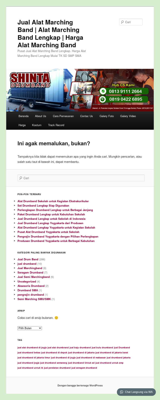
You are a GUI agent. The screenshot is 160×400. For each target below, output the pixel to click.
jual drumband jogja (28, 362)
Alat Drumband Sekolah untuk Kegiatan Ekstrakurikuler (53, 201)
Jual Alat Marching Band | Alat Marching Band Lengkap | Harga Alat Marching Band (50, 33)
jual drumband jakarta (118, 357)
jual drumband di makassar (91, 357)
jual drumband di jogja (63, 357)
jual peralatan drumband (57, 367)
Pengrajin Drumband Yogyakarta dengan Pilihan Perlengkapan (58, 236)
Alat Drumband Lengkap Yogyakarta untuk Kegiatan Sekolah (56, 227)
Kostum (36, 125)
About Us (40, 116)
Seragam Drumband (30, 272)
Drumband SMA (28, 290)
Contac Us (86, 116)
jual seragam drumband (84, 367)
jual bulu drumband (102, 347)
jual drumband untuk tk (30, 367)
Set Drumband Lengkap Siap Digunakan (43, 205)
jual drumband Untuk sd (81, 362)
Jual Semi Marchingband (34, 277)
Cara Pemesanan (63, 116)
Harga (22, 125)
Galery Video (128, 116)
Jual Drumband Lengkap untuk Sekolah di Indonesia (51, 219)
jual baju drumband (80, 347)
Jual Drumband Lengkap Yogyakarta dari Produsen (50, 223)
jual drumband (27, 264)
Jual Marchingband (30, 268)
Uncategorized (27, 281)
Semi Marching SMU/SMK (34, 299)
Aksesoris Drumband (31, 286)
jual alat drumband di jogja (32, 347)
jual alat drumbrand (58, 347)
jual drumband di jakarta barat (111, 352)
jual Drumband (122, 347)
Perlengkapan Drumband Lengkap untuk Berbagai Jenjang (55, 210)
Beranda (24, 116)
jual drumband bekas (29, 352)
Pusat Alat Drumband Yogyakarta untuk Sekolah (48, 232)
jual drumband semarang (53, 362)
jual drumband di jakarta (81, 352)
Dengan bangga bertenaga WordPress (80, 385)
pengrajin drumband (31, 294)
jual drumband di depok (54, 352)
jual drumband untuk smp (109, 362)
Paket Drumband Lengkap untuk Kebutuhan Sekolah (51, 214)
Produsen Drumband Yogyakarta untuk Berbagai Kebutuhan (56, 241)
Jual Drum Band (28, 259)
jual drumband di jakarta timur (34, 357)
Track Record (56, 125)
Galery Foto (107, 116)
